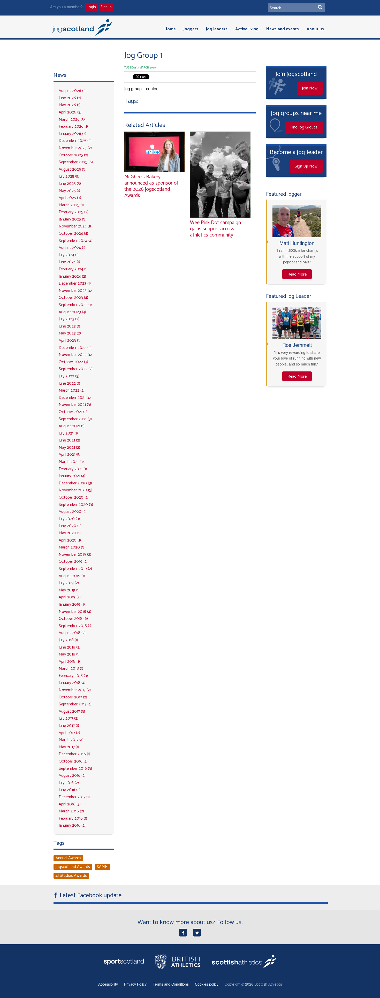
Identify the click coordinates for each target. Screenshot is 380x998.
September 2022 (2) (76, 368)
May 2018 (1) (69, 654)
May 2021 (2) (69, 447)
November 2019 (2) (75, 554)
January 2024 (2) (72, 276)
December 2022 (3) (75, 347)
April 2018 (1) (69, 661)
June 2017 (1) (69, 725)
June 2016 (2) (69, 789)
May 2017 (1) (69, 747)
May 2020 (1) (70, 533)
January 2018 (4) (72, 682)
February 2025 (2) (73, 212)
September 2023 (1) (75, 304)
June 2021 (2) (69, 440)
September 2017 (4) (75, 704)
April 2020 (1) (70, 540)
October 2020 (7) (73, 497)
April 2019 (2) (70, 597)
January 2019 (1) (72, 604)
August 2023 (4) (72, 312)
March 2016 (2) (71, 811)
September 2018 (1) (75, 625)
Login (91, 7)
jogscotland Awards (73, 867)
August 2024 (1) (72, 247)
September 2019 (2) (75, 568)
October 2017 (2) (73, 697)
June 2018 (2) (69, 647)
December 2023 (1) (75, 283)
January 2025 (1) (72, 219)
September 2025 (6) (76, 162)
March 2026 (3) (72, 119)
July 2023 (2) (69, 319)
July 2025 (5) (69, 176)
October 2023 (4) (73, 297)
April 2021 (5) (69, 454)
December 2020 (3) (75, 483)
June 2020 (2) (70, 525)
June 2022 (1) (69, 383)
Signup (106, 7)
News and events (282, 29)
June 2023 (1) (69, 326)
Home (170, 29)
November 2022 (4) (75, 354)
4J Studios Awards (71, 876)
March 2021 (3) (71, 461)
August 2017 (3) (72, 711)
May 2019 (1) (69, 590)
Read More (297, 274)
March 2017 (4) (71, 739)
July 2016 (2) (69, 782)
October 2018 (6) (73, 618)
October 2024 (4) (73, 233)
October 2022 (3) (73, 362)
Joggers (191, 29)
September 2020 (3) (76, 504)
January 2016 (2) (72, 825)
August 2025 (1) (72, 169)
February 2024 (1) (73, 269)
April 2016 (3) (70, 804)
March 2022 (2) (72, 390)
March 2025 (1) (71, 205)
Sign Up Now (306, 166)
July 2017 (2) (68, 718)
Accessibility (108, 984)
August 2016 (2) (72, 775)
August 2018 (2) (72, 632)
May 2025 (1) (69, 190)
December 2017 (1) (74, 797)
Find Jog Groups (303, 127)
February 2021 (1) (73, 469)
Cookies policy (206, 984)
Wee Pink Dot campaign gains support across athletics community (215, 228)
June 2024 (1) (69, 261)
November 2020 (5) (75, 490)
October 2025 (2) (73, 155)
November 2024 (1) (75, 226)
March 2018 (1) (71, 668)
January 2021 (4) (72, 476)
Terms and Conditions (171, 984)
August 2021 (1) (72, 426)
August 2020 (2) (73, 511)
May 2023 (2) (70, 333)
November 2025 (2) (75, 147)
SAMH (102, 867)
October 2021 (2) (73, 411)
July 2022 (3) (69, 376)
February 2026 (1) (73, 126)
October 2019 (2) (73, 561)
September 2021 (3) (75, 419)
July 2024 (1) (69, 255)
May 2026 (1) (69, 105)
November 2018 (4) (75, 611)
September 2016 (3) (75, 768)
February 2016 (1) (73, 818)
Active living (247, 29)
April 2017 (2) (69, 732)
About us (315, 29)
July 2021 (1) (68, 433)
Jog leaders (216, 29)
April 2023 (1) (69, 340)
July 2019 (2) (69, 583)
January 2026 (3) (72, 133)
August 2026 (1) (72, 90)
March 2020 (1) (71, 547)
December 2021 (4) (75, 397)
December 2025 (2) (75, 140)
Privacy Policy (135, 984)
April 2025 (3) (70, 197)
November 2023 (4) (75, 290)
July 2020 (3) (69, 518)
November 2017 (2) (75, 690)
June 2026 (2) (70, 98)
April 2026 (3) (70, 112)
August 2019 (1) (72, 576)
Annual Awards (68, 858)
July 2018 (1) (68, 640)
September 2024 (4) (76, 240)
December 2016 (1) (74, 754)
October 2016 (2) (73, 761)
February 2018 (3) (73, 675)
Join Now (309, 88)
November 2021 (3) (75, 404)
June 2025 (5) (70, 183)
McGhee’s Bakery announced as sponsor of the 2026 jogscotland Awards (151, 186)
